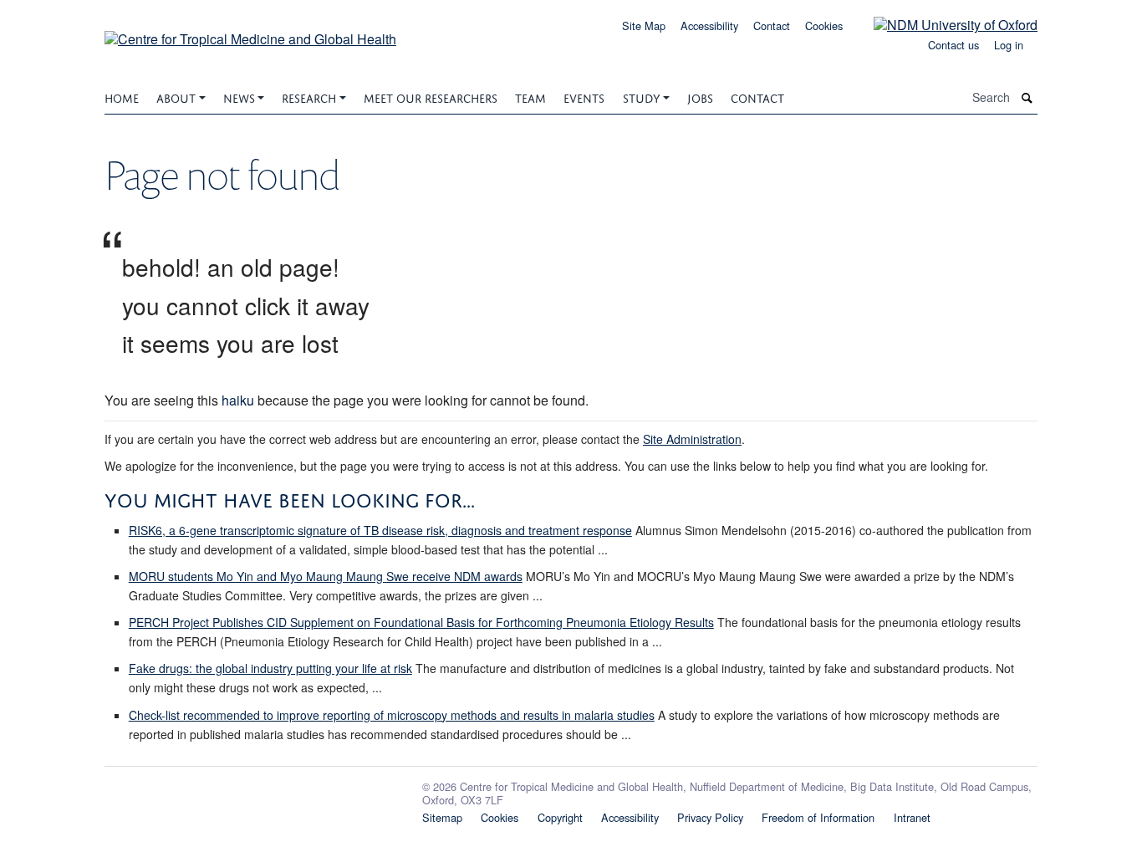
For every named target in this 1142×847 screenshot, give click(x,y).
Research (309, 96)
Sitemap (442, 817)
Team (530, 96)
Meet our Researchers (430, 96)
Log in (1008, 45)
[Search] (1027, 97)
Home (122, 96)
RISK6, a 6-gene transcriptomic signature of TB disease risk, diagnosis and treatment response (380, 530)
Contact (771, 25)
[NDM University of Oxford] (943, 23)
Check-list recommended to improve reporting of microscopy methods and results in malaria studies (392, 715)
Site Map (643, 25)
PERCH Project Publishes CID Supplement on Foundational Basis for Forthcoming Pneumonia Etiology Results (421, 622)
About (176, 96)
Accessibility (709, 25)
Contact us (953, 45)
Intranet (912, 817)
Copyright (560, 817)
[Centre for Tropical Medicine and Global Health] (250, 33)
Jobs (700, 96)
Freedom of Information (818, 817)
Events (583, 96)
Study (641, 96)
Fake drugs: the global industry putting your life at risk (270, 668)
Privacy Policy (710, 817)
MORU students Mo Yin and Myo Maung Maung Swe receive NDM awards (326, 576)
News (239, 96)
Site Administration (692, 439)
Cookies (824, 25)
